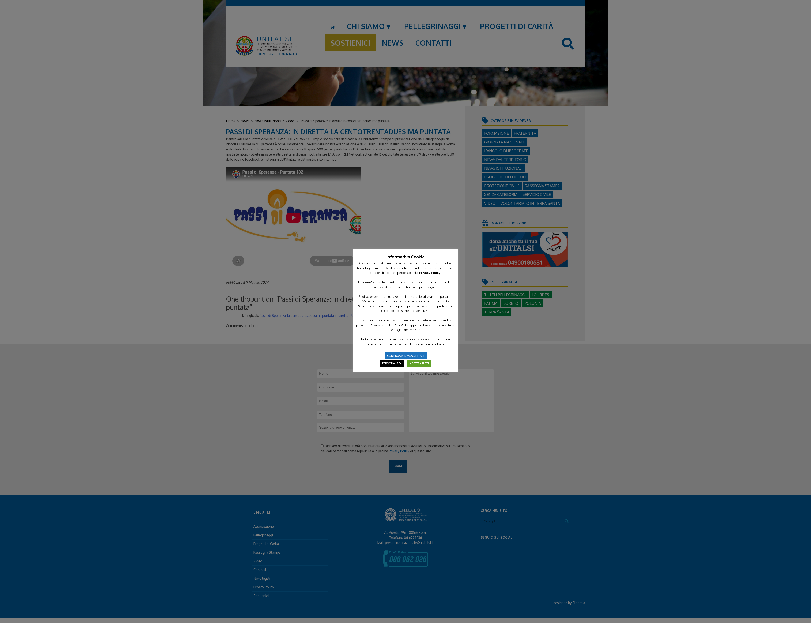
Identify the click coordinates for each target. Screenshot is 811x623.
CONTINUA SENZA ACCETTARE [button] (406, 355)
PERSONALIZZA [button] (392, 363)
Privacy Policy (429, 273)
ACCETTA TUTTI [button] (419, 363)
